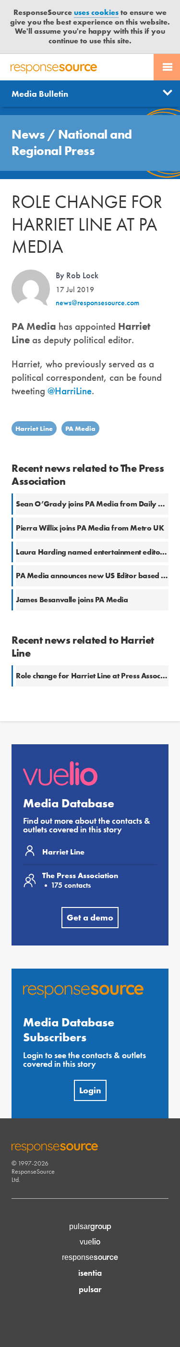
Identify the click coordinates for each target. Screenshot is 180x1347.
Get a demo (90, 917)
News (30, 134)
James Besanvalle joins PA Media (72, 600)
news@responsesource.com (97, 303)
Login (90, 1090)
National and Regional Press (72, 142)
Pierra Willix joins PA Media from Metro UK (90, 528)
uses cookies (96, 12)
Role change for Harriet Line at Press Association (97, 676)
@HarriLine (70, 390)
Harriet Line (34, 428)
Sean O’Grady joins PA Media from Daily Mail (94, 504)
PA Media (80, 428)
